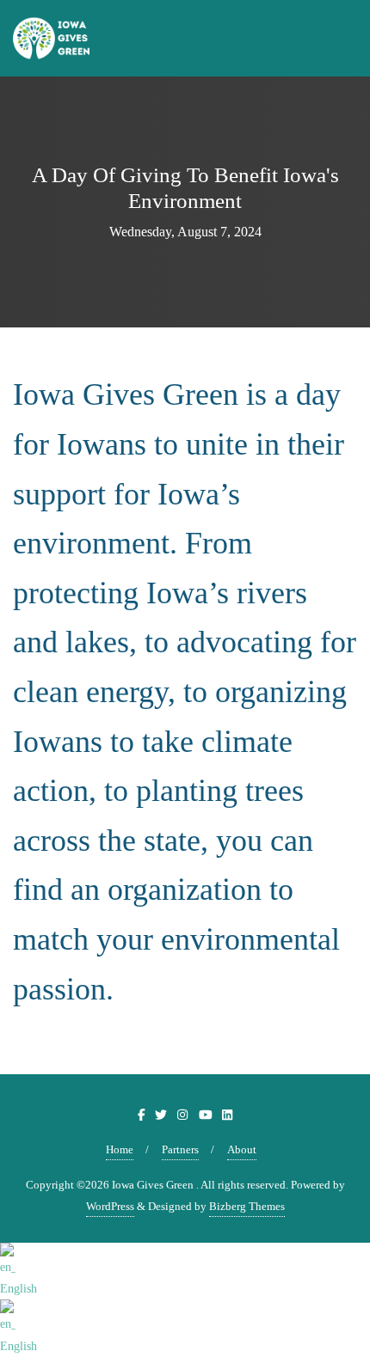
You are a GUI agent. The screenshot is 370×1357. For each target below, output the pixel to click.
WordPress (110, 1206)
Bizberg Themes (247, 1206)
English (18, 1288)
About (241, 1149)
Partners (180, 1149)
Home (119, 1149)
